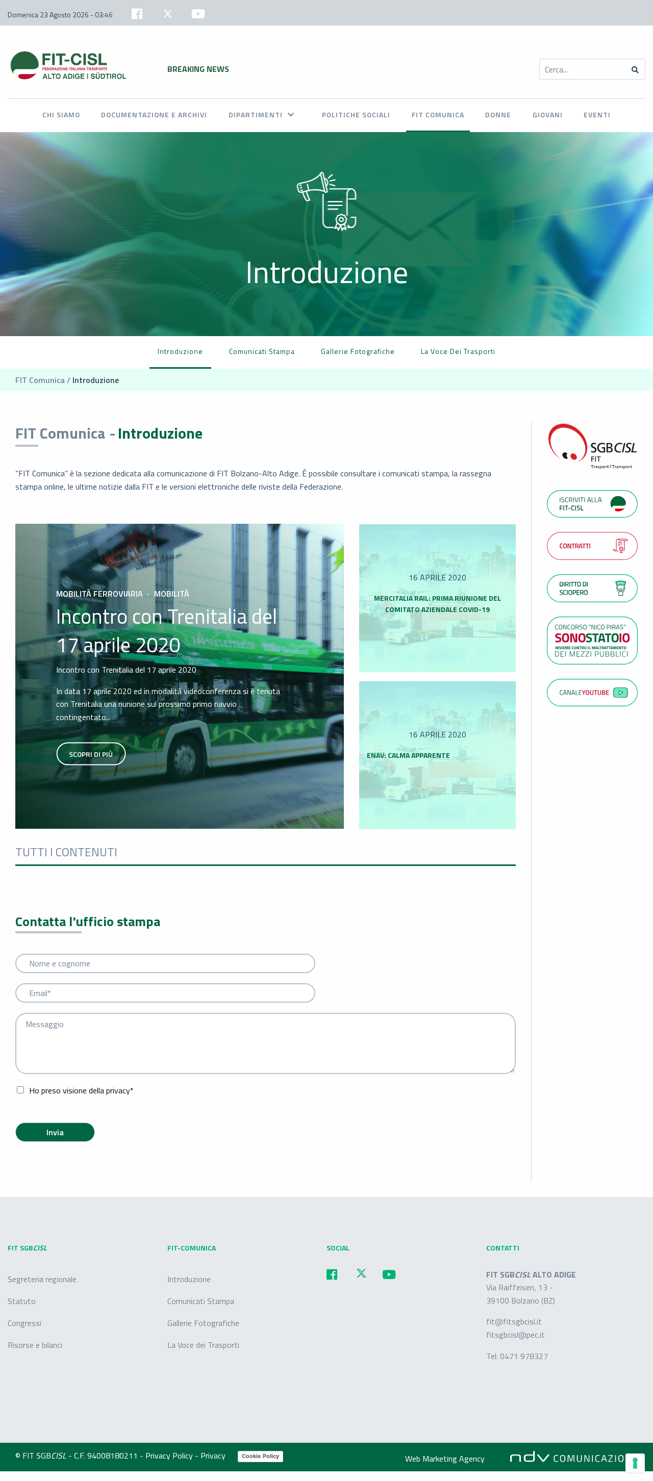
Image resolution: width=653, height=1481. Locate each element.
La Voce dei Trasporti (458, 351)
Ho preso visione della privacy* (81, 1090)
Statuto (22, 1301)
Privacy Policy (170, 1455)
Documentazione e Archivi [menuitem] (154, 114)
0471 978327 (524, 1355)
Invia (55, 1132)
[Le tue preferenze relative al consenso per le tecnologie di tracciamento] (635, 1463)
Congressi (24, 1323)
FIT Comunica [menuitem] (438, 114)
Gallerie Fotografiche (358, 351)
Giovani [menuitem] (548, 114)
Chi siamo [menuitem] (61, 114)
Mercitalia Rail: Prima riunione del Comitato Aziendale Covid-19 (437, 604)
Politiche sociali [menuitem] (356, 114)
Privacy (214, 1455)
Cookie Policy (260, 1456)
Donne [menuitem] (498, 114)
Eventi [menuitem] (597, 114)
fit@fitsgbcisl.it (514, 1321)
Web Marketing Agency (445, 1458)
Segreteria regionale (42, 1278)
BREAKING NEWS (198, 69)
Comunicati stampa (262, 351)
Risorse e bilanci (35, 1345)
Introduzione (180, 351)
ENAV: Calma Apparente (408, 755)
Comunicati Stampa (200, 1301)
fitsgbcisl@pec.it (515, 1335)
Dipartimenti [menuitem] (256, 114)
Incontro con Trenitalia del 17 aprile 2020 (166, 630)
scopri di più (91, 754)
